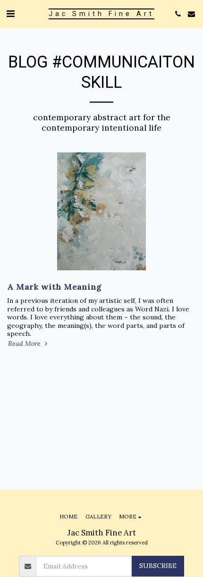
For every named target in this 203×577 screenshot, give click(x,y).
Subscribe (158, 565)
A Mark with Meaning (54, 286)
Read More (25, 344)
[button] (10, 13)
